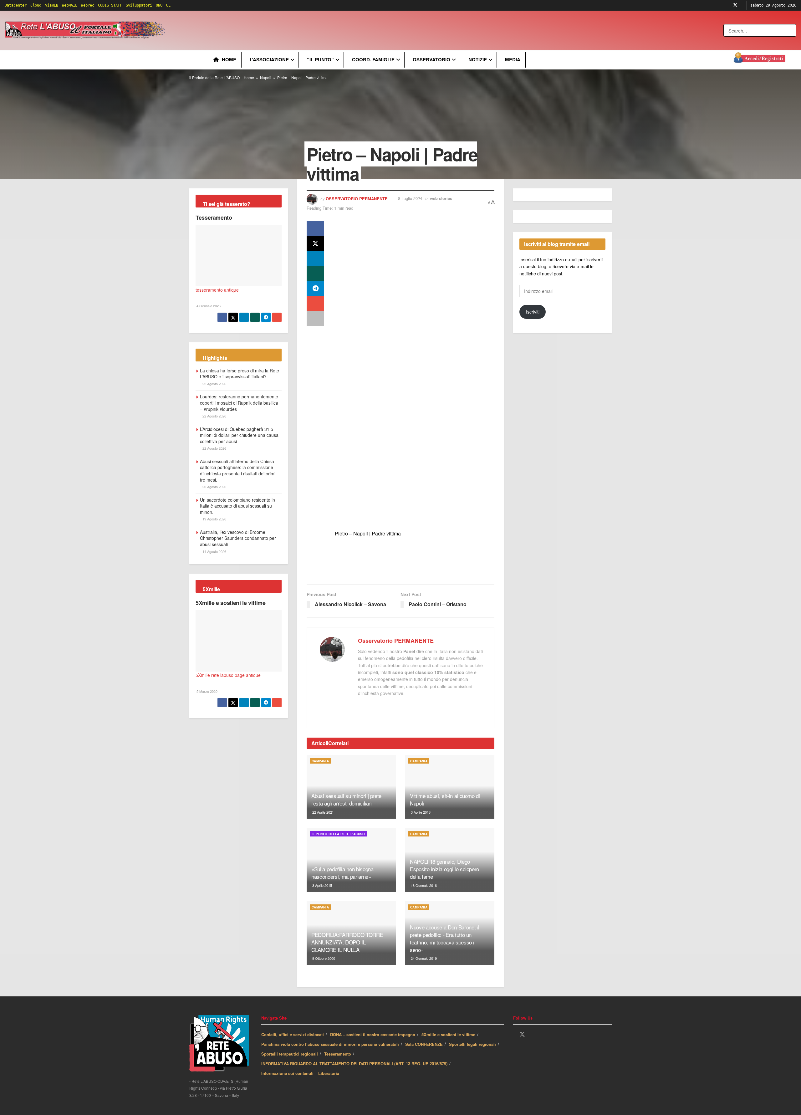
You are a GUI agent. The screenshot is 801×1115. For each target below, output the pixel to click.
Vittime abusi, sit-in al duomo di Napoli (445, 799)
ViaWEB (51, 5)
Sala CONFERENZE (424, 1044)
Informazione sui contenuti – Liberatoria (300, 1073)
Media (512, 59)
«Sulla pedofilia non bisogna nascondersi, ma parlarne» (342, 872)
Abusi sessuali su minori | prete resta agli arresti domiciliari (346, 799)
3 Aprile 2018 (420, 812)
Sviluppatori (139, 5)
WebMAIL (69, 5)
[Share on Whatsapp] (315, 273)
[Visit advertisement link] (293, 30)
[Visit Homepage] (86, 30)
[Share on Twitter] (315, 243)
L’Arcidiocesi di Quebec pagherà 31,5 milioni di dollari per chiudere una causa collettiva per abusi (239, 435)
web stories (441, 198)
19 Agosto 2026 (214, 518)
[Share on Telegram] (315, 288)
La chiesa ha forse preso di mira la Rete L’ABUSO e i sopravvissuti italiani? (239, 373)
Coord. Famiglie (373, 59)
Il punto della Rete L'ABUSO (338, 834)
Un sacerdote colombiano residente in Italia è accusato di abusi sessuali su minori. (237, 506)
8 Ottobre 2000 (323, 958)
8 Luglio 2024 (410, 198)
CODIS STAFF (110, 5)
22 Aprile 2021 (322, 812)
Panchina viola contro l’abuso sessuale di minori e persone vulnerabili (330, 1044)
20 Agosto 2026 (214, 486)
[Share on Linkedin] (315, 258)
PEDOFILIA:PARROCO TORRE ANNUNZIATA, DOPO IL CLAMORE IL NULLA (347, 942)
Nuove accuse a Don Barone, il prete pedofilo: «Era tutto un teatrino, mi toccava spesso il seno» (444, 938)
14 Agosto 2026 (214, 551)
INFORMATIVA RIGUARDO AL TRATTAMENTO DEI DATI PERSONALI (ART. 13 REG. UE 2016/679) (354, 1063)
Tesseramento (214, 217)
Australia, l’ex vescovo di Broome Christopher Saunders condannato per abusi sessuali (238, 538)
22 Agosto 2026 (214, 383)
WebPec (87, 5)
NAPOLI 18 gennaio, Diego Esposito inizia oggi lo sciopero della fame (444, 868)
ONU (159, 5)
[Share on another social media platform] (315, 318)
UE (168, 5)
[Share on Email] (315, 303)
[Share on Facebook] (315, 228)
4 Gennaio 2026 (208, 305)
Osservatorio (431, 59)
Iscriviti (532, 312)
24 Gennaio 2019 (423, 958)
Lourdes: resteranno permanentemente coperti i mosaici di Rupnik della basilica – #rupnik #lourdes (239, 402)
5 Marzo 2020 (206, 691)
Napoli (265, 77)
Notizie (477, 59)
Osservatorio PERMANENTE (357, 198)
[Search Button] (792, 30)
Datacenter (16, 5)
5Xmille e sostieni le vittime (231, 603)
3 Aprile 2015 (321, 885)
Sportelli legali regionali (472, 1044)
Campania (320, 761)
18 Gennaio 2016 (423, 885)
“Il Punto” (320, 59)
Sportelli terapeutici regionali (289, 1054)
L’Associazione (269, 59)
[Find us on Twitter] (735, 5)
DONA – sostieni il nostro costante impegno (372, 1034)
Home (229, 59)
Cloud (35, 5)
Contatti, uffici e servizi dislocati (292, 1034)
